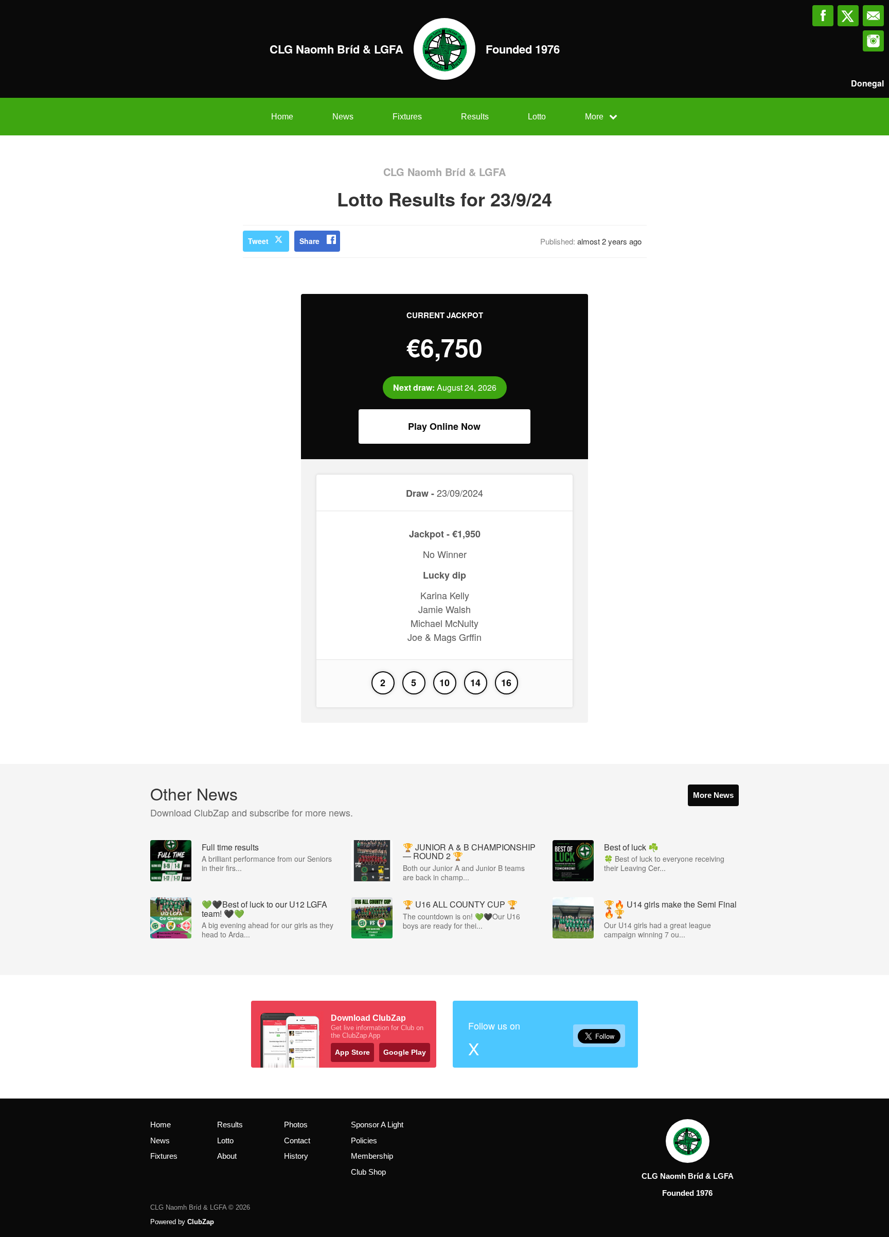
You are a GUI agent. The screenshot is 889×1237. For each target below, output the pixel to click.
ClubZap (200, 1222)
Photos (296, 1124)
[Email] (873, 15)
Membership (372, 1156)
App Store (352, 1052)
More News (713, 795)
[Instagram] (873, 40)
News (342, 116)
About (227, 1156)
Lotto (537, 116)
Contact (297, 1140)
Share (309, 241)
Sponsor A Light (377, 1124)
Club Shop (368, 1172)
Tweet (258, 241)
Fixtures (407, 116)
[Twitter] (848, 15)
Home (282, 116)
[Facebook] (822, 15)
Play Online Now (444, 426)
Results (475, 116)
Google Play (404, 1052)
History (296, 1156)
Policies (364, 1140)
